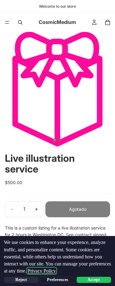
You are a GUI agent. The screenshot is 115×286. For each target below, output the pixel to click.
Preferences (57, 279)
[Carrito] (107, 22)
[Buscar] (20, 22)
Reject (21, 279)
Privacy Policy (42, 270)
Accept (93, 279)
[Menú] (7, 22)
